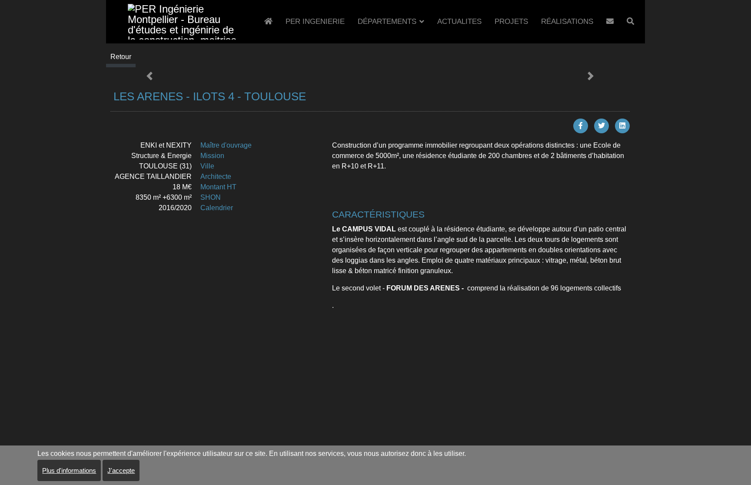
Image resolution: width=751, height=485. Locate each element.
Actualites (459, 21)
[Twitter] (601, 126)
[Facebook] (580, 126)
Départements (387, 21)
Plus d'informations (69, 470)
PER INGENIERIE (315, 21)
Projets (511, 21)
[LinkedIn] (622, 126)
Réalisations (567, 21)
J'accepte (121, 470)
